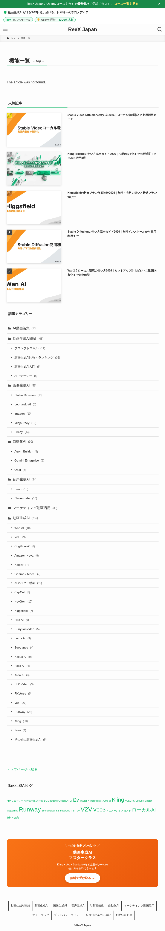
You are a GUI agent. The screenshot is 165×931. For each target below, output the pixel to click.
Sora (20, 730)
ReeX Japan (82, 29)
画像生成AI (24, 385)
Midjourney (25, 423)
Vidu (20, 537)
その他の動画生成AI (30, 739)
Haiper (21, 564)
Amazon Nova (26, 555)
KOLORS (130, 800)
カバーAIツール (18, 19)
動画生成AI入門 (27, 366)
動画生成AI (25, 518)
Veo (20, 702)
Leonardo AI (25, 404)
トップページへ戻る (22, 769)
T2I (73, 810)
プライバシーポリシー (68, 915)
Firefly (21, 432)
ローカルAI (144, 810)
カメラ (127, 810)
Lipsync (140, 800)
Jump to (106, 800)
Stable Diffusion (28, 395)
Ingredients (96, 800)
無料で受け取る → (82, 878)
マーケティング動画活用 (35, 508)
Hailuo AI (23, 656)
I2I (70, 800)
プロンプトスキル (29, 348)
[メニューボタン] (5, 29)
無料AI (10, 817)
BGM (46, 800)
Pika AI (21, 620)
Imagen (22, 413)
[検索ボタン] (160, 29)
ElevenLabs (25, 498)
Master (148, 800)
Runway (23, 712)
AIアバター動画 (28, 583)
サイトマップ (40, 915)
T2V (77, 810)
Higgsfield (23, 610)
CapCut (22, 592)
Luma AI (22, 638)
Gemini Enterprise (29, 460)
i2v (76, 800)
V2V (86, 809)
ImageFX (84, 800)
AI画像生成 (29, 800)
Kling (21, 721)
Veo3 (99, 809)
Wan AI (22, 528)
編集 (16, 817)
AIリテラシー (25, 375)
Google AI (63, 800)
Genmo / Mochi (27, 574)
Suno (21, 489)
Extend (54, 800)
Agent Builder (26, 451)
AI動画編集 (24, 328)
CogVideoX (24, 546)
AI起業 (39, 800)
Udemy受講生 (55, 19)
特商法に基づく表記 (98, 915)
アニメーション (114, 810)
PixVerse (22, 693)
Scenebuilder (48, 810)
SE (57, 810)
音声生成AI (24, 479)
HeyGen (23, 601)
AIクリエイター (15, 800)
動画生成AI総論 (28, 338)
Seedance (23, 647)
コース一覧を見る (126, 3)
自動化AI (23, 441)
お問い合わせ (124, 915)
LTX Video (24, 684)
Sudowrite (65, 810)
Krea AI (21, 675)
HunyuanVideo (27, 629)
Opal (20, 469)
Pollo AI (22, 666)
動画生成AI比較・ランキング (37, 357)
